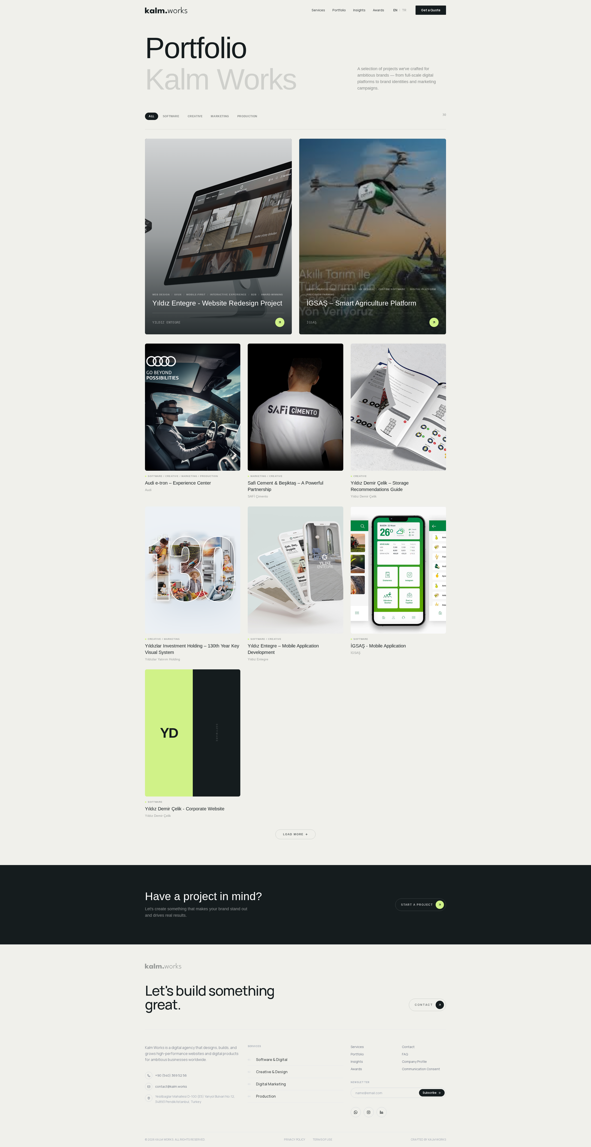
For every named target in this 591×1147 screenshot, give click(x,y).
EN (395, 10)
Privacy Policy (294, 1139)
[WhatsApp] (356, 1112)
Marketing (220, 116)
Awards (378, 10)
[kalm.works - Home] (166, 10)
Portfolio (339, 10)
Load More (295, 834)
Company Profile (414, 1061)
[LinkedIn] (382, 1112)
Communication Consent (421, 1069)
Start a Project (417, 904)
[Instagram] (369, 1112)
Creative (195, 116)
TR (404, 10)
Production (247, 116)
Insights (359, 10)
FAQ (405, 1054)
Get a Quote (430, 10)
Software (171, 116)
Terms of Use (322, 1139)
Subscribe (430, 1093)
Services (318, 10)
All (151, 116)
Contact (424, 1005)
